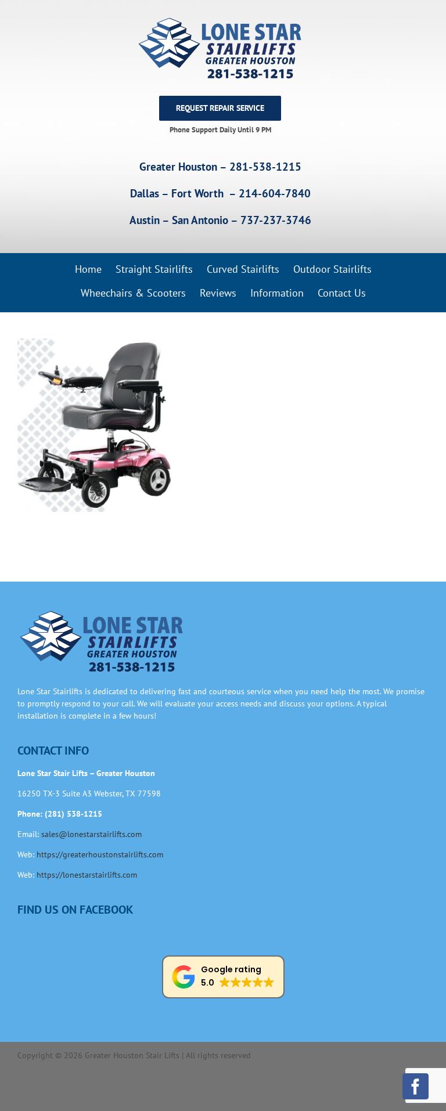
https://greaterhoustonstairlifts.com (100, 854)
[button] (223, 976)
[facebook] (415, 1086)
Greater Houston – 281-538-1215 (220, 167)
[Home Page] (220, 48)
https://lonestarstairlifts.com (87, 875)
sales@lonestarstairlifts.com (91, 834)
